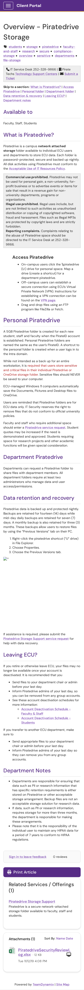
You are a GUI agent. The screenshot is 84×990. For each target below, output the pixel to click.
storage (32, 47)
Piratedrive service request (45, 427)
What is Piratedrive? (45, 87)
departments (64, 56)
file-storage (12, 60)
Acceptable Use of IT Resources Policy (37, 168)
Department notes (17, 100)
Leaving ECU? (55, 96)
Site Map (62, 984)
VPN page (48, 300)
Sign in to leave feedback (27, 857)
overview (25, 56)
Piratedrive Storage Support (32, 901)
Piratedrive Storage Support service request (36, 639)
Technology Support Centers (36, 74)
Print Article (24, 872)
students (15, 47)
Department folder (60, 91)
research (28, 51)
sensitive (43, 56)
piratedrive (50, 47)
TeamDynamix (43, 984)
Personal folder (33, 91)
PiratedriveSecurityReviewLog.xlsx (44, 952)
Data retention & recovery (22, 96)
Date (69, 938)
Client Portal (29, 5)
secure (44, 51)
